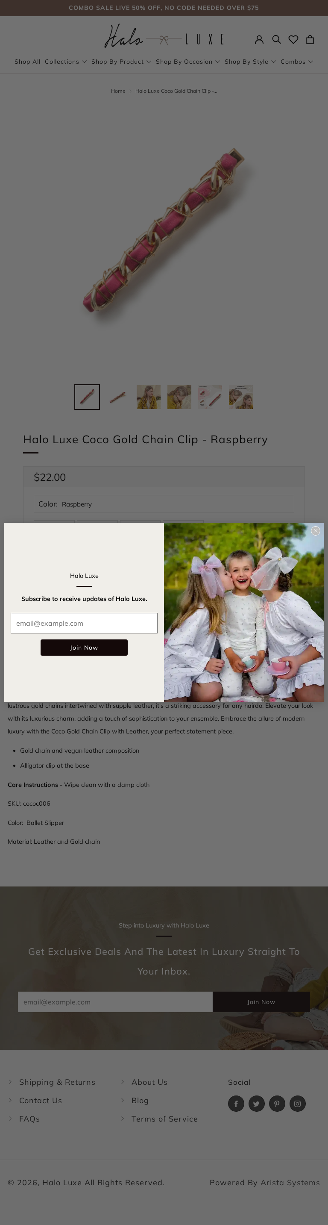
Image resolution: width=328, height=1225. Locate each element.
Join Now (84, 647)
